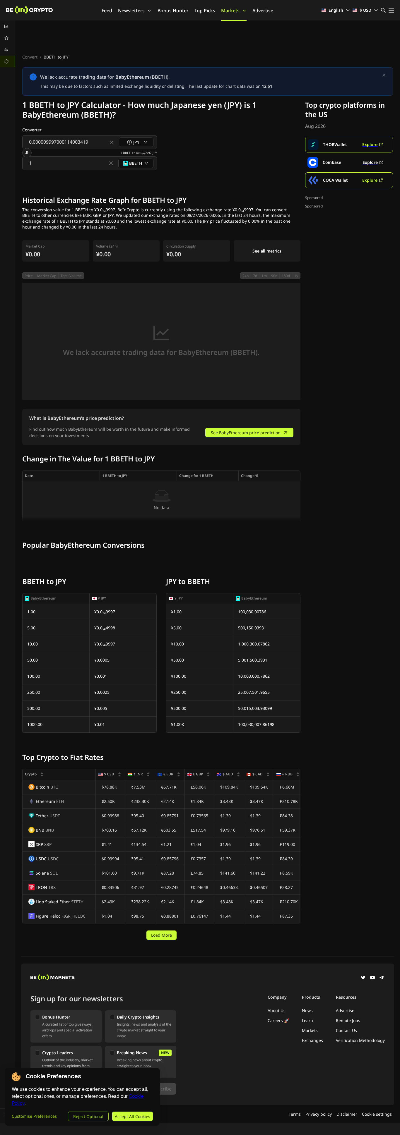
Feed (107, 10)
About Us (277, 1010)
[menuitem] (7, 26)
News (307, 1010)
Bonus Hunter (173, 10)
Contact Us (346, 1030)
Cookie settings (377, 1114)
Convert (29, 57)
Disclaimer (346, 1114)
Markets (230, 10)
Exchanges (312, 1040)
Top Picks (204, 10)
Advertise (262, 10)
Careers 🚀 (278, 1020)
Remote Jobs (348, 1020)
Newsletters (131, 10)
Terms (295, 1114)
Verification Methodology (360, 1040)
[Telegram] (382, 978)
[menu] (7, 43)
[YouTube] (372, 978)
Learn (307, 1020)
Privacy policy (318, 1114)
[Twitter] (363, 978)
